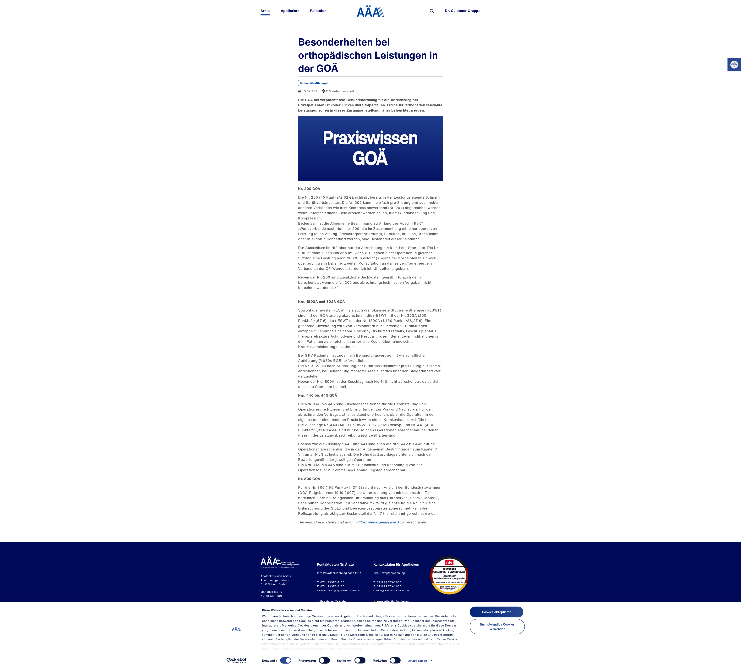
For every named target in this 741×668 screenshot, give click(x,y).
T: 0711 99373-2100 (330, 582)
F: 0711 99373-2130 (330, 586)
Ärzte (265, 10)
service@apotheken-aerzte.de (391, 590)
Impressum (353, 648)
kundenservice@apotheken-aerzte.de (339, 590)
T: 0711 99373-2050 (387, 582)
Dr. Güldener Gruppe (463, 10)
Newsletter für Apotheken (392, 601)
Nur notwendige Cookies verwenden (497, 626)
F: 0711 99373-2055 (387, 586)
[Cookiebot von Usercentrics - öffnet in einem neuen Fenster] (236, 660)
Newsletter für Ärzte (333, 601)
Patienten (318, 10)
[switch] (324, 660)
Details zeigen (417, 660)
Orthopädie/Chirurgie (314, 83)
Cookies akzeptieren (496, 612)
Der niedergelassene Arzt (382, 522)
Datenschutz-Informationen (308, 648)
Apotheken (290, 10)
